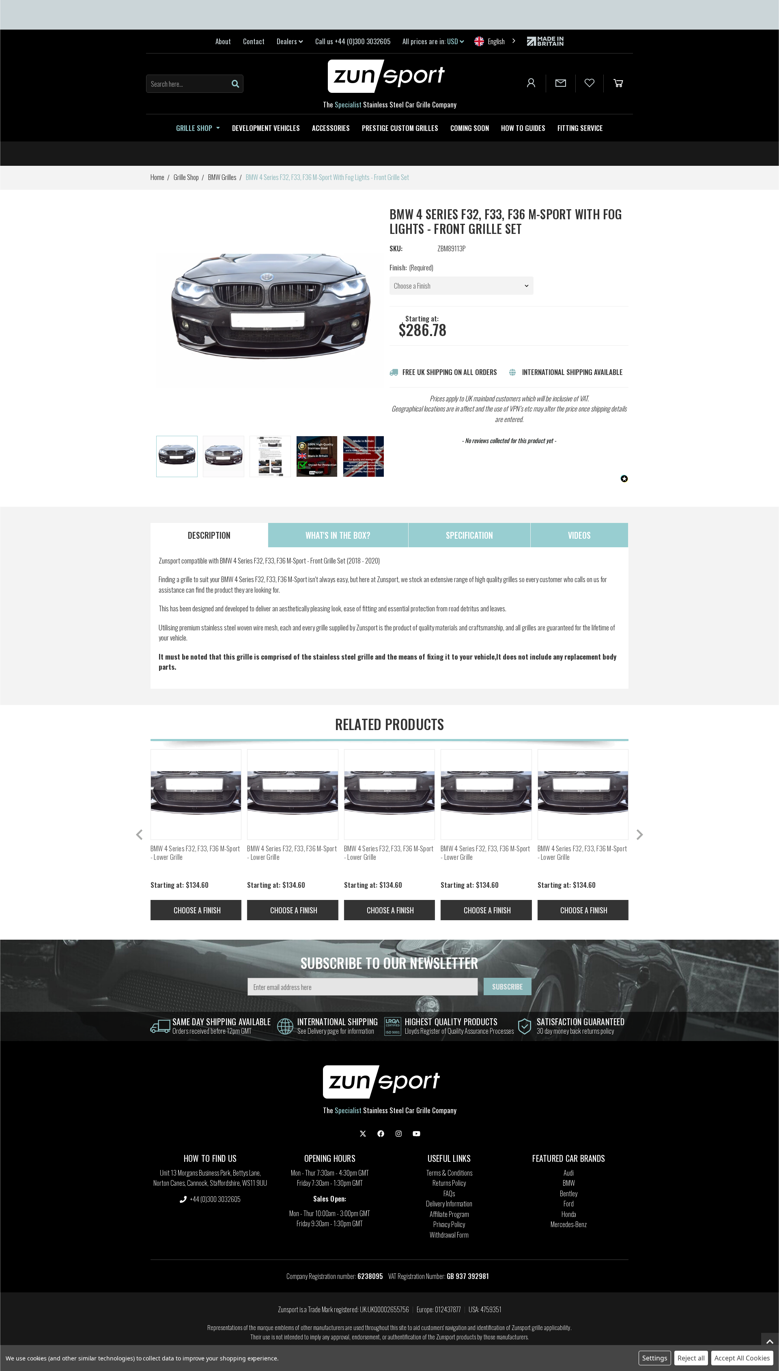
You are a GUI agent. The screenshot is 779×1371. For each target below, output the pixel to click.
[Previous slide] (140, 834)
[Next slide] (378, 457)
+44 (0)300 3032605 (215, 1199)
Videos (579, 535)
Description (209, 535)
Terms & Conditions (449, 1172)
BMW (569, 1183)
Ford (569, 1203)
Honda (569, 1214)
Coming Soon (469, 128)
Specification (469, 535)
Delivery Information (449, 1203)
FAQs (449, 1193)
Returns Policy (449, 1183)
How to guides (523, 128)
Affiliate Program (449, 1214)
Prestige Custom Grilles (400, 128)
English (496, 41)
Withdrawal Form (449, 1235)
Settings (654, 1358)
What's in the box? (338, 535)
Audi (569, 1172)
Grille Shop (194, 128)
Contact (254, 41)
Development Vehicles (266, 128)
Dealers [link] (288, 41)
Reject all (691, 1358)
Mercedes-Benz (569, 1224)
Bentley (568, 1193)
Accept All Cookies (742, 1358)
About (223, 41)
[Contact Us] (560, 83)
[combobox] (495, 41)
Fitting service (580, 128)
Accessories (331, 128)
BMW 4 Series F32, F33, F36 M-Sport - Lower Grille (195, 852)
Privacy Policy (449, 1224)
